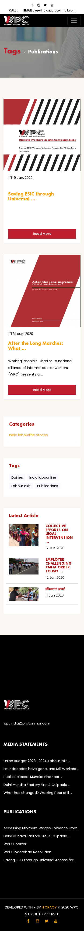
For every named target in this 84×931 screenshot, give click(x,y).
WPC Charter (15, 843)
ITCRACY (49, 907)
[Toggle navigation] (73, 20)
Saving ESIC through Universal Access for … (40, 859)
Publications (47, 485)
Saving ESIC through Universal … (31, 197)
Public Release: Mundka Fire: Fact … (33, 776)
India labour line (42, 477)
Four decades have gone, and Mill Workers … (41, 768)
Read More (42, 233)
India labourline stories (28, 435)
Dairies (17, 477)
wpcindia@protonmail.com (49, 10)
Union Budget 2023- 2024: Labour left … (37, 760)
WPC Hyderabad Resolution (27, 851)
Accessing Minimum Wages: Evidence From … (42, 828)
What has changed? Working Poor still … (38, 792)
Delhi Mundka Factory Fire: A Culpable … (37, 784)
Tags (12, 51)
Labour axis (21, 485)
